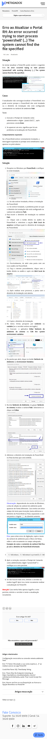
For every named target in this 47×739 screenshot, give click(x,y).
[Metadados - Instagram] (18, 726)
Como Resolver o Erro (27, 11)
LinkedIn (10, 608)
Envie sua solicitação (23, 644)
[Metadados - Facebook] (12, 726)
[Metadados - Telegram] (34, 726)
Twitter (7, 608)
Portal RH (15, 11)
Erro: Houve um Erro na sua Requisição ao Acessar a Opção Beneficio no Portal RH (21, 684)
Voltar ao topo (7, 700)
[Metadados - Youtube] (29, 726)
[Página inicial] (12, 3)
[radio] (16, 620)
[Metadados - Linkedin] (23, 726)
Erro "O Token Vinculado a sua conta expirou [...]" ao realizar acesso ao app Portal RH (22, 665)
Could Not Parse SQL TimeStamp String (16, 669)
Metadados (6, 11)
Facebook (3, 608)
